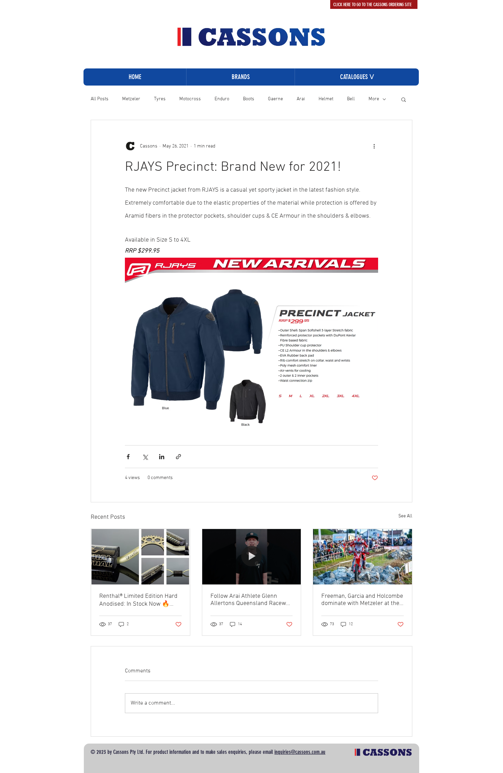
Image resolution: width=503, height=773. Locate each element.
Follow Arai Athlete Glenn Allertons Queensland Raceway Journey (251, 600)
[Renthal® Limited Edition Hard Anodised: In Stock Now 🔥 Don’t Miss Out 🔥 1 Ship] (140, 556)
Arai (301, 99)
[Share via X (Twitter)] (145, 456)
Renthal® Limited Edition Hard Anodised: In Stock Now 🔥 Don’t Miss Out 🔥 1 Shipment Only (138, 600)
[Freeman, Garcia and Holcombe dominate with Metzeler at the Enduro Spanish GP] (362, 556)
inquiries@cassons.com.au (299, 752)
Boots (248, 99)
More (374, 99)
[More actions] (374, 146)
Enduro (222, 99)
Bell (351, 99)
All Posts (99, 99)
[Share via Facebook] (128, 456)
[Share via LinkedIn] (161, 456)
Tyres (160, 99)
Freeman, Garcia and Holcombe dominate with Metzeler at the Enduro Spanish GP (362, 600)
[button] (357, 77)
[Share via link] (178, 456)
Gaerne (275, 99)
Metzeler (131, 99)
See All (405, 516)
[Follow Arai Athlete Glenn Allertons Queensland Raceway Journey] (251, 556)
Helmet (326, 99)
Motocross (190, 99)
